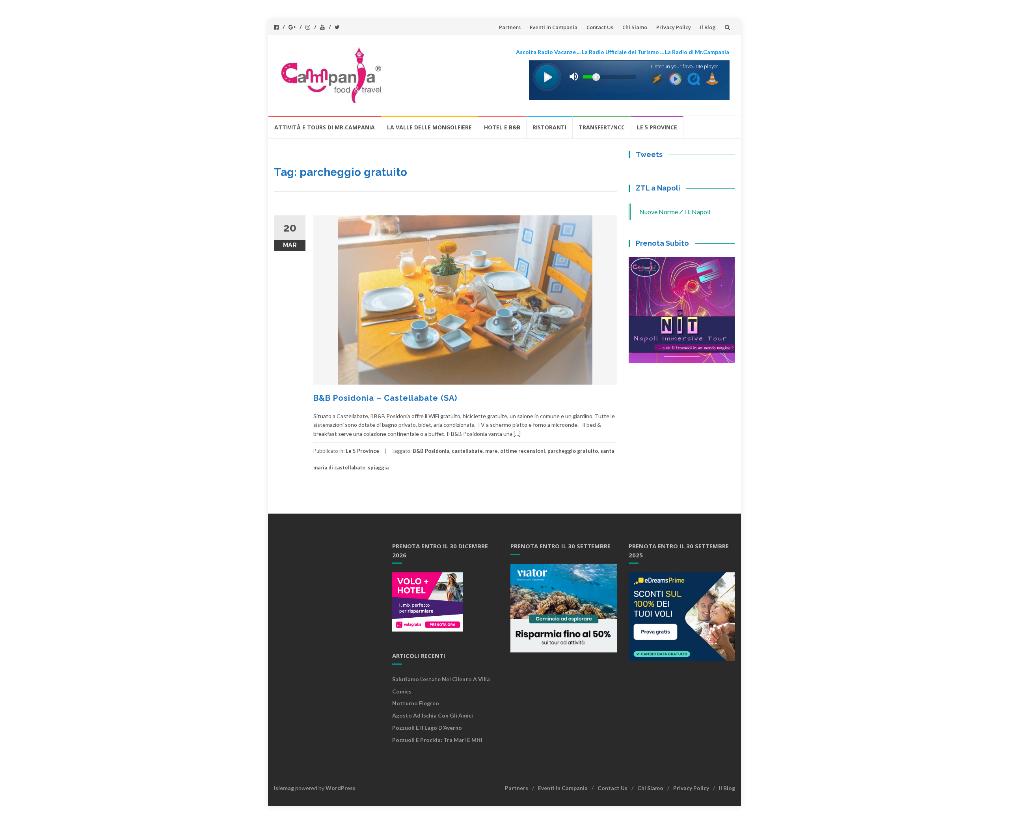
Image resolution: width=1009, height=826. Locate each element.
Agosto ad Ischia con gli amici (432, 715)
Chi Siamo (634, 27)
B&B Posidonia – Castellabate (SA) (385, 398)
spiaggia (378, 467)
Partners (510, 27)
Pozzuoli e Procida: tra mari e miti (437, 739)
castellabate (467, 451)
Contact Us (599, 27)
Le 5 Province (657, 127)
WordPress (341, 788)
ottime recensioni (522, 451)
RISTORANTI (549, 127)
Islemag (284, 788)
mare (491, 451)
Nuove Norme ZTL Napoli (674, 211)
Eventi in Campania (553, 27)
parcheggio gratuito (572, 451)
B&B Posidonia (431, 451)
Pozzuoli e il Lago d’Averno (427, 727)
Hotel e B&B (502, 127)
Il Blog (708, 27)
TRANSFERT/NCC (602, 127)
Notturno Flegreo (415, 703)
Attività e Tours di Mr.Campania (324, 127)
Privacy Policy (673, 27)
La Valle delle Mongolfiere (429, 127)
